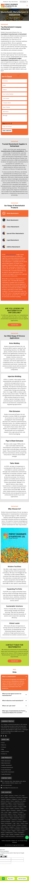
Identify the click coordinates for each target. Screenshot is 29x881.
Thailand (3, 799)
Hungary (20, 806)
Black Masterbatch (6, 763)
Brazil (12, 801)
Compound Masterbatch (7, 767)
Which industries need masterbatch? (12, 700)
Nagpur (14, 830)
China (6, 804)
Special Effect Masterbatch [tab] (15, 233)
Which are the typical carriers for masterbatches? (11, 694)
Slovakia (16, 816)
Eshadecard (5, 1)
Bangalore (12, 827)
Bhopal (2, 832)
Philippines (14, 799)
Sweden (15, 806)
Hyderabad (23, 827)
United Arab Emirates (18, 803)
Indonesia (24, 797)
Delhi (2, 827)
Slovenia (10, 816)
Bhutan (9, 825)
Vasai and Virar (20, 836)
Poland (2, 804)
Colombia (3, 810)
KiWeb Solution (20, 845)
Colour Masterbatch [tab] (13, 227)
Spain (10, 804)
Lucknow (4, 830)
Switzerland (4, 814)
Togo (14, 823)
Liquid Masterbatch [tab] (13, 240)
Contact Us (4, 753)
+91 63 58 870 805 (7, 785)
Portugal (24, 810)
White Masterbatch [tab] (13, 213)
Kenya (21, 808)
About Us (4, 744)
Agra (7, 834)
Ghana (2, 823)
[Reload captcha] (11, 123)
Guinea (13, 821)
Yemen (22, 823)
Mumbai (3, 829)
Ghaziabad (20, 832)
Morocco (22, 817)
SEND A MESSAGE (6, 130)
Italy (23, 795)
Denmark (17, 808)
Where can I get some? (8, 705)
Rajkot (2, 836)
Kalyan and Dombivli (10, 836)
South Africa (9, 806)
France (16, 795)
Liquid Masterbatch (6, 774)
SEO (6, 845)
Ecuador (21, 812)
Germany (11, 795)
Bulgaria (3, 817)
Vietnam (20, 799)
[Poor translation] (5, 856)
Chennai (18, 827)
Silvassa (24, 825)
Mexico (8, 801)
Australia (19, 797)
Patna (15, 832)
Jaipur (26, 829)
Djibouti (25, 821)
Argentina (17, 801)
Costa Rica (18, 821)
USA (2, 795)
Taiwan (7, 808)
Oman (2, 819)
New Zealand (4, 816)
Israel (5, 812)
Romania (13, 810)
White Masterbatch (6, 760)
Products (4, 747)
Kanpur (9, 830)
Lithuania (19, 825)
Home (11, 18)
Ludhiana (3, 834)
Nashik (11, 834)
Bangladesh (4, 803)
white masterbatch (11, 254)
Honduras (20, 819)
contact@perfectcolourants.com (10, 787)
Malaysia (8, 799)
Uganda (19, 810)
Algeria (8, 810)
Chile (2, 812)
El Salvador (7, 819)
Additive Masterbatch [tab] (13, 247)
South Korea (12, 797)
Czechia (3, 806)
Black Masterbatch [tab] (12, 220)
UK (20, 795)
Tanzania (19, 814)
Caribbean (15, 812)
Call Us (11, 878)
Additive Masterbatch (7, 765)
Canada (6, 795)
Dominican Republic (5, 821)
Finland (11, 808)
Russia (2, 797)
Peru (7, 817)
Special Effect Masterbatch (8, 772)
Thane (23, 830)
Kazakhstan (22, 816)
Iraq (24, 814)
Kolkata (6, 827)
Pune (23, 829)
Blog (10, 1)
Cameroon (14, 819)
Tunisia (14, 814)
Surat (12, 829)
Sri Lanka (23, 801)
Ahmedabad (17, 829)
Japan (6, 797)
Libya (18, 823)
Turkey (15, 804)
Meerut (22, 834)
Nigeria (9, 814)
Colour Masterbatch (6, 769)
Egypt (9, 812)
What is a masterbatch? (9, 676)
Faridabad (16, 834)
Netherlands (21, 804)
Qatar (26, 823)
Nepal (11, 817)
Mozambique (8, 823)
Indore (18, 830)
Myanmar (4, 825)
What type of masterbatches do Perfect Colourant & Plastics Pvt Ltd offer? (13, 711)
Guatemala (16, 817)
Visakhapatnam (9, 832)
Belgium (10, 803)
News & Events (15, 1)
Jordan (13, 825)
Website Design (11, 845)
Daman (7, 829)
